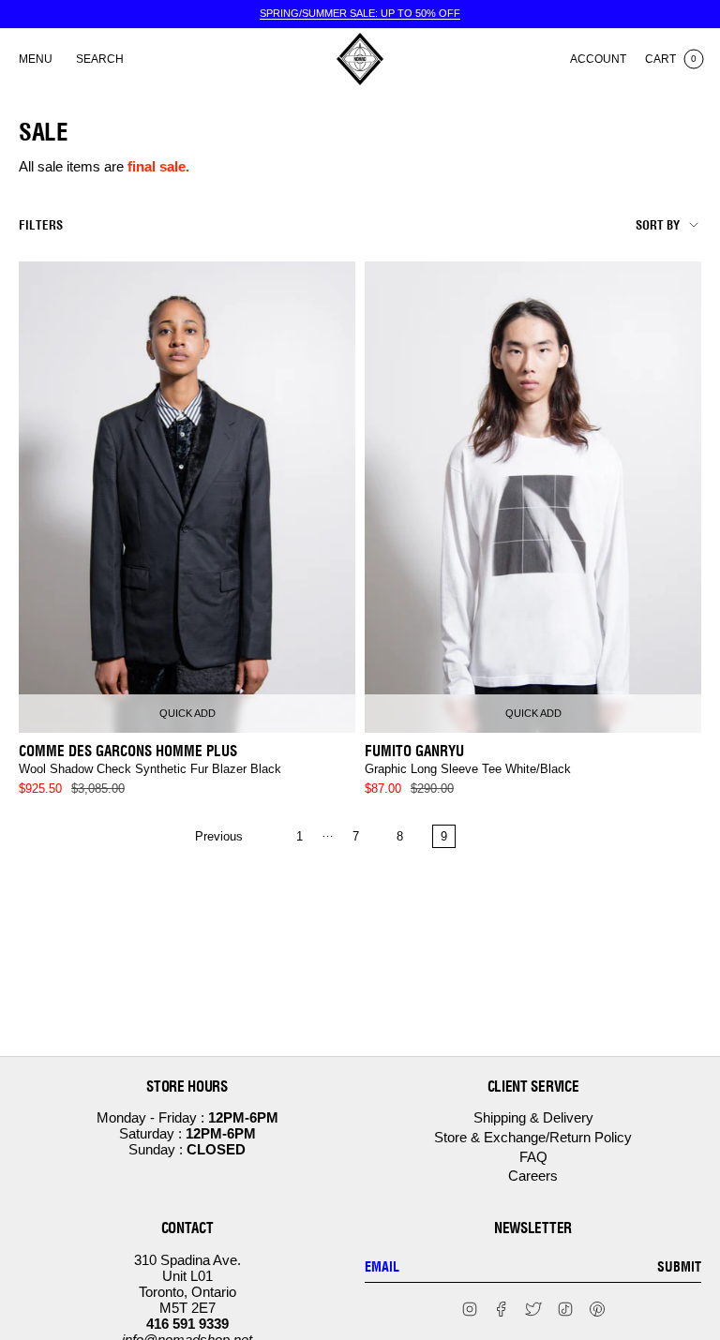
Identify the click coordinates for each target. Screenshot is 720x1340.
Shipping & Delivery (533, 1117)
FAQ (533, 1157)
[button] (100, 59)
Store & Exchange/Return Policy (533, 1137)
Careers (533, 1176)
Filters (41, 225)
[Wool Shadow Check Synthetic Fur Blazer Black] (187, 497)
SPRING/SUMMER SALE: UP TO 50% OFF (360, 13)
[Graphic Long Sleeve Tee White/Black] (533, 497)
